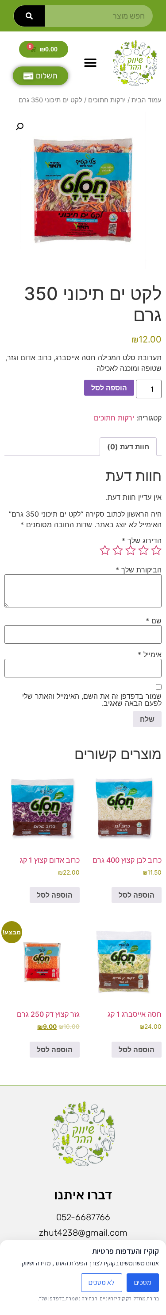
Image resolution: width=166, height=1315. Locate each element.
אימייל (150, 654)
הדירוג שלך (142, 540)
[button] (90, 63)
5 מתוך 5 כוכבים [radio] (105, 550)
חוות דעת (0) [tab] (128, 446)
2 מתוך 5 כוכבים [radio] (143, 550)
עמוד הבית (146, 100)
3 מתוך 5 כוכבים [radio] (130, 550)
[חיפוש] (29, 16)
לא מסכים (102, 1282)
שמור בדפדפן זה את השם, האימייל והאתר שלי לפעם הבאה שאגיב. (92, 700)
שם (154, 620)
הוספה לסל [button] (136, 895)
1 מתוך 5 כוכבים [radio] (156, 550)
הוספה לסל (109, 387)
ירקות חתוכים (107, 100)
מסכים (142, 1282)
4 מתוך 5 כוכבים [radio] (117, 550)
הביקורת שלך (139, 569)
